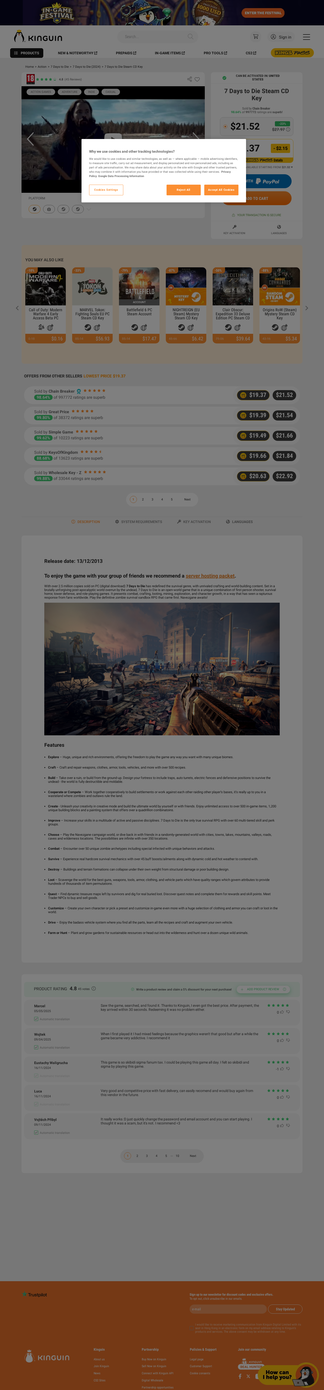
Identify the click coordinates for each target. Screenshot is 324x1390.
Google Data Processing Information (121, 176)
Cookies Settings (106, 190)
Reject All (183, 190)
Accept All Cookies (221, 190)
